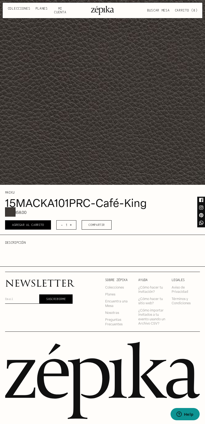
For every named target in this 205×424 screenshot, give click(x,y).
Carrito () (186, 10)
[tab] (10, 212)
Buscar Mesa (158, 10)
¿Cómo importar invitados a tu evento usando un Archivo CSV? (151, 317)
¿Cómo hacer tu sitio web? (150, 300)
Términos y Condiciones (181, 300)
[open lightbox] (102, 92)
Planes (42, 8)
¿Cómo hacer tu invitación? (150, 289)
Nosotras (112, 312)
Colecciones (19, 8)
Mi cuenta (60, 10)
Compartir (97, 224)
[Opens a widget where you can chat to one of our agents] (185, 414)
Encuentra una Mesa (116, 303)
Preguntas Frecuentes (114, 321)
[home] (102, 10)
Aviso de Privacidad (180, 289)
